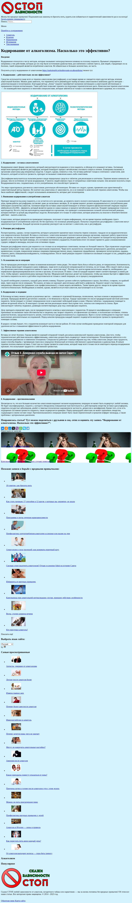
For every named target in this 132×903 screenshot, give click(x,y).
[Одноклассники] (6, 428)
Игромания (11, 42)
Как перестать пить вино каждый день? (23, 841)
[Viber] (17, 428)
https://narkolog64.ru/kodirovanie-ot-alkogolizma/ (62, 70)
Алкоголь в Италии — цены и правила (23, 827)
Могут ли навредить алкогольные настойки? (26, 747)
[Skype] (24, 428)
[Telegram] (27, 428)
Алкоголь (10, 35)
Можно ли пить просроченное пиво (22, 802)
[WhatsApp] (20, 428)
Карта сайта (20, 901)
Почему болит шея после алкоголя (21, 706)
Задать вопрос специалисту (13, 19)
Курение (10, 37)
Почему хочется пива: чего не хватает (22, 734)
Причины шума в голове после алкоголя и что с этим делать (32, 788)
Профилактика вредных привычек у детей (25, 815)
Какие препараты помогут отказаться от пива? (26, 775)
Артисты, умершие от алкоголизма (21, 666)
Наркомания (11, 40)
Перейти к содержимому (12, 30)
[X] (13, 428)
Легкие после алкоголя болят (19, 680)
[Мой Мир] (9, 428)
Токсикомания (12, 44)
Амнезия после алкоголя (17, 761)
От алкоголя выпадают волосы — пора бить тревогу (29, 853)
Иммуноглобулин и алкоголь (18, 720)
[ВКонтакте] (2, 428)
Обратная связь (7, 901)
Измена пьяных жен (15, 693)
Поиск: (4, 21)
